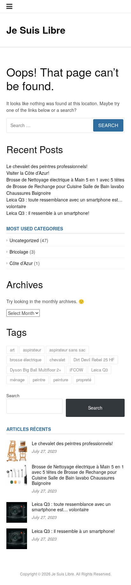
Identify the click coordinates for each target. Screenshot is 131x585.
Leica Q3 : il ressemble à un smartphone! (47, 213)
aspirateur (32, 350)
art (12, 350)
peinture (60, 380)
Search (12, 395)
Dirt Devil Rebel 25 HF (93, 360)
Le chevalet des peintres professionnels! (46, 166)
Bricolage (19, 251)
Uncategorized (24, 240)
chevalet (57, 360)
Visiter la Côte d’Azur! (27, 173)
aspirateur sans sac (67, 350)
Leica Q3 (99, 370)
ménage (17, 380)
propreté (83, 380)
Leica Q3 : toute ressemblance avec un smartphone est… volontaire (71, 507)
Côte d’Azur (21, 263)
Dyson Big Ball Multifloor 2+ (35, 370)
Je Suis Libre (36, 30)
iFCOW (76, 370)
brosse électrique (25, 360)
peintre (39, 380)
